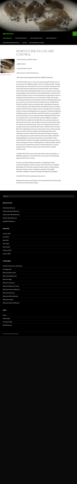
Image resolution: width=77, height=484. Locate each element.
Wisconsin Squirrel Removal (11, 42)
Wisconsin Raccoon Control (11, 286)
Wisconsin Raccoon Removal (11, 289)
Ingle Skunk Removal (9, 221)
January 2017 (7, 233)
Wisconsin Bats (7, 38)
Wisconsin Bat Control (9, 272)
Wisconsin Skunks (51, 38)
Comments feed (7, 322)
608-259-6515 (8, 34)
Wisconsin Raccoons (36, 38)
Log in (4, 315)
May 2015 (6, 240)
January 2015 (7, 253)
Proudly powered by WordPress (10, 333)
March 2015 (6, 247)
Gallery (24, 42)
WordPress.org (7, 325)
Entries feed (6, 318)
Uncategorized (7, 269)
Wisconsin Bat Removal (10, 276)
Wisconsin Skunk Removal (10, 296)
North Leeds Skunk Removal (11, 211)
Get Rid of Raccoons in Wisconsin (12, 266)
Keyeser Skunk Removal (10, 218)
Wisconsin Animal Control (36, 42)
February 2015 (7, 250)
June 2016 (6, 237)
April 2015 (6, 243)
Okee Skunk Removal (9, 208)
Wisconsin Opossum (20, 38)
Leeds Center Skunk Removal (11, 214)
